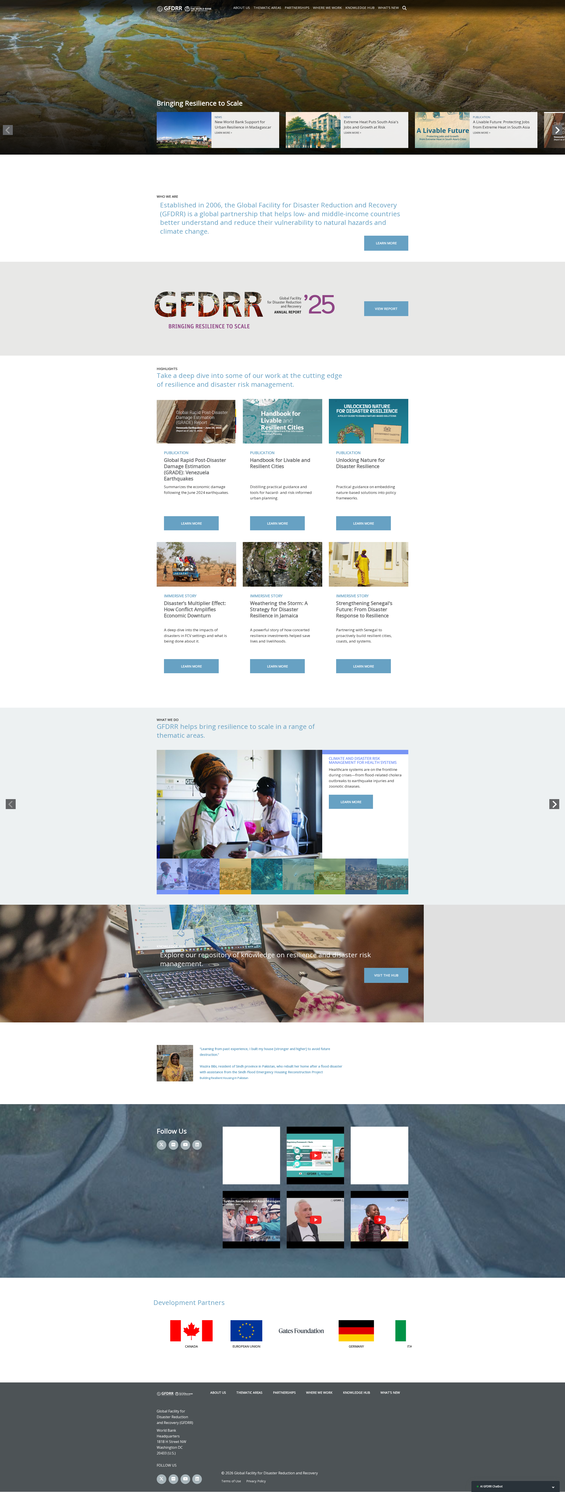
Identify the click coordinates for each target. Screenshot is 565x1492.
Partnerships (297, 7)
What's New (388, 7)
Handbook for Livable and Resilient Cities (280, 463)
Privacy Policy (256, 1481)
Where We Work (327, 7)
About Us (241, 7)
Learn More (386, 243)
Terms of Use (231, 1481)
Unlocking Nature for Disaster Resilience (360, 463)
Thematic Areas (267, 7)
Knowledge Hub (360, 7)
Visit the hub (386, 975)
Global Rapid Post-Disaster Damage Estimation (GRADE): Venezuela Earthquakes (195, 469)
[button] (8, 130)
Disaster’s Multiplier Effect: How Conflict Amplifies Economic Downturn (195, 609)
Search (404, 7)
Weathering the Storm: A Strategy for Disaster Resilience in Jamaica (279, 609)
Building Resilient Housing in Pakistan (224, 1078)
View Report (386, 308)
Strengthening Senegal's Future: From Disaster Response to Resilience (364, 609)
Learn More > (223, 132)
